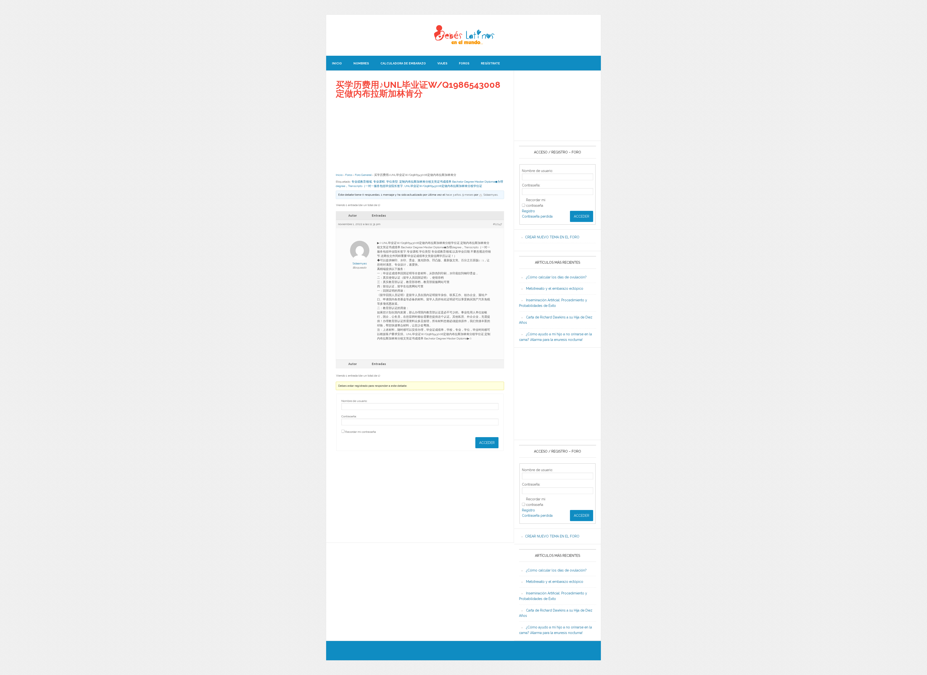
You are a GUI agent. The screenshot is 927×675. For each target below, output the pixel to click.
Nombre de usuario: (354, 401)
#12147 (497, 224)
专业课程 (379, 181)
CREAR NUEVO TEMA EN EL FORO (552, 237)
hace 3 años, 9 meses (459, 194)
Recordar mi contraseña (360, 432)
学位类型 (392, 181)
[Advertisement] (420, 135)
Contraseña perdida (537, 216)
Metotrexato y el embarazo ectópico (554, 288)
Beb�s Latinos (463, 35)
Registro (528, 211)
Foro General (363, 175)
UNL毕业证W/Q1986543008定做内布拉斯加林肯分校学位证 (443, 186)
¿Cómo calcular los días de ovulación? (556, 277)
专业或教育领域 (361, 181)
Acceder (487, 443)
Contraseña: (349, 416)
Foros (348, 175)
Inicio (339, 175)
